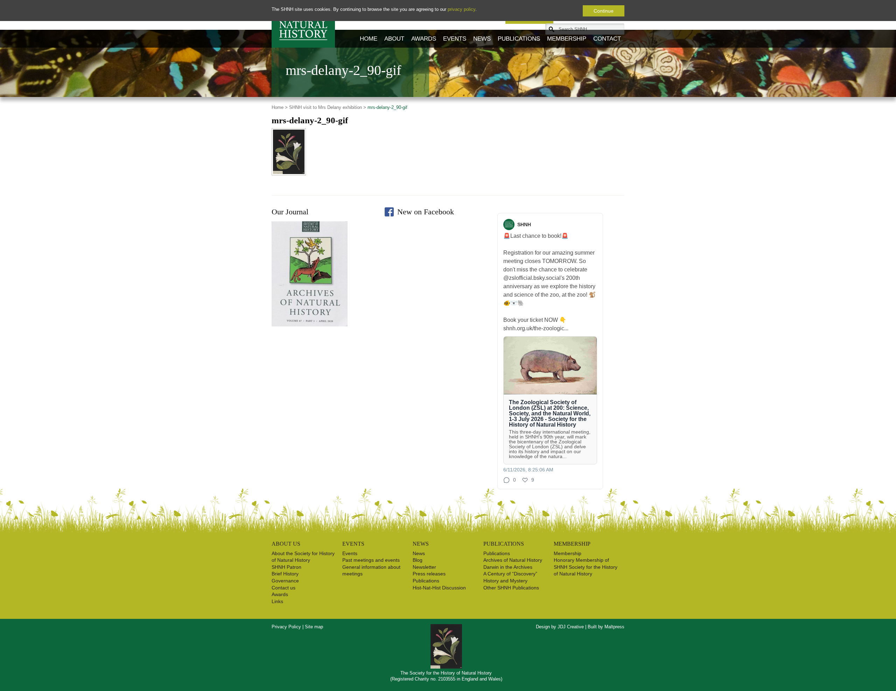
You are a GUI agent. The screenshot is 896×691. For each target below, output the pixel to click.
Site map (314, 626)
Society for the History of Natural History (303, 24)
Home (368, 38)
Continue (604, 11)
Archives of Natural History (512, 560)
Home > (280, 107)
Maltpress (614, 626)
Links (277, 601)
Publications (519, 38)
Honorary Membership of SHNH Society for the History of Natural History (585, 566)
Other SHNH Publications (511, 587)
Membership (566, 38)
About (394, 38)
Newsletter (424, 567)
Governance (285, 580)
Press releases (429, 573)
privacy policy (461, 9)
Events (454, 38)
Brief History (285, 573)
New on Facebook (425, 211)
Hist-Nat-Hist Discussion (439, 587)
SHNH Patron (286, 567)
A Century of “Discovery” (510, 573)
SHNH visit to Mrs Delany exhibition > (327, 107)
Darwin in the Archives (507, 567)
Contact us (283, 587)
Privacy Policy (286, 626)
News (482, 38)
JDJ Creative (571, 626)
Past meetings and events (371, 560)
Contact (607, 38)
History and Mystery (505, 580)
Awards (423, 38)
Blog (417, 560)
